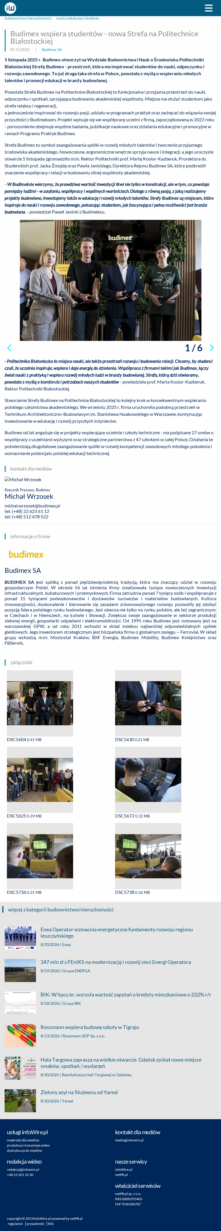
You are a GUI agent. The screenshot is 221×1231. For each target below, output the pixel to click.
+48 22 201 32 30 (20, 1175)
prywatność (35, 1223)
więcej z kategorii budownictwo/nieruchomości (61, 909)
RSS (51, 1223)
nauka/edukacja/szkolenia (77, 18)
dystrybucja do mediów (24, 1150)
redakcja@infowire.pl (23, 1169)
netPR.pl (121, 1175)
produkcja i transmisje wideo (28, 1145)
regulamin (15, 1223)
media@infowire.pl (129, 1140)
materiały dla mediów (23, 1140)
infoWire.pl (123, 1169)
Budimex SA (52, 49)
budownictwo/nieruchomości (28, 18)
